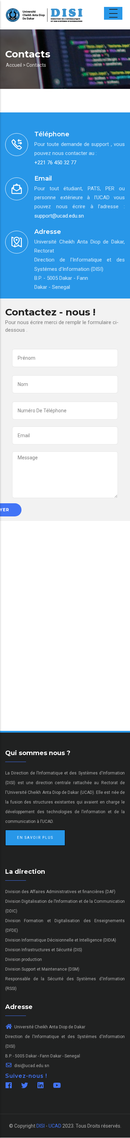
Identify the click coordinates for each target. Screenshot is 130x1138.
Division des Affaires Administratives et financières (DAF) (60, 891)
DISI (40, 1126)
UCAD (55, 1126)
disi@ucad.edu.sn (31, 1065)
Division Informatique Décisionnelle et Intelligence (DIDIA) (60, 940)
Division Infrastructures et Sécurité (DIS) (43, 949)
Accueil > (16, 65)
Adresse (47, 232)
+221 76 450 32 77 (55, 162)
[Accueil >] (49, 5)
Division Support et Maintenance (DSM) (42, 969)
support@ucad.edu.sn (59, 216)
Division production (23, 959)
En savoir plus (35, 837)
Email (43, 178)
